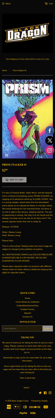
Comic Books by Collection (27, 302)
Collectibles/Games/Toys (27, 305)
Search (26, 388)
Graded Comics (28, 309)
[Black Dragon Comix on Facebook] (45, 393)
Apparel (27, 313)
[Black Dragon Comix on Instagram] (50, 393)
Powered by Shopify (39, 401)
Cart (51, 3)
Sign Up (47, 329)
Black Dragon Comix (20, 401)
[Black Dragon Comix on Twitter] (40, 393)
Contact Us (27, 317)
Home (4, 70)
